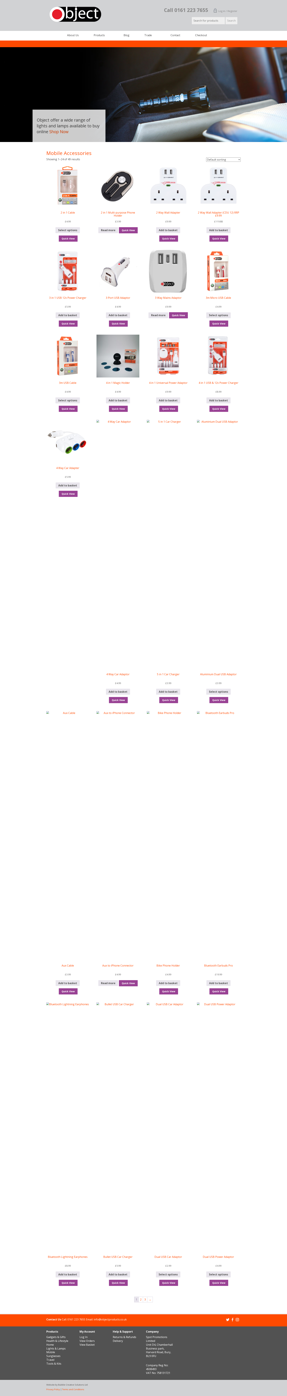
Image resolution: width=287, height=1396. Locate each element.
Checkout (201, 35)
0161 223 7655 (76, 1319)
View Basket (87, 1345)
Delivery (118, 1341)
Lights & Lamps (56, 1348)
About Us (73, 35)
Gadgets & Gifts (56, 1337)
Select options (67, 230)
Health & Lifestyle (57, 1341)
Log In (84, 1337)
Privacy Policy (53, 1389)
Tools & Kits (53, 1363)
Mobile (50, 1352)
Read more (108, 230)
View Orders (87, 1341)
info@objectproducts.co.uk (110, 1319)
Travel (50, 1360)
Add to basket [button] (168, 230)
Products (99, 35)
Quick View (68, 238)
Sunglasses (53, 1356)
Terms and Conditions (73, 1389)
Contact (175, 35)
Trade (148, 35)
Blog (126, 35)
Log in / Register (227, 11)
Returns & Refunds (124, 1337)
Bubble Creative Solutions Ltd (73, 1384)
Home (50, 1345)
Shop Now (90, 131)
